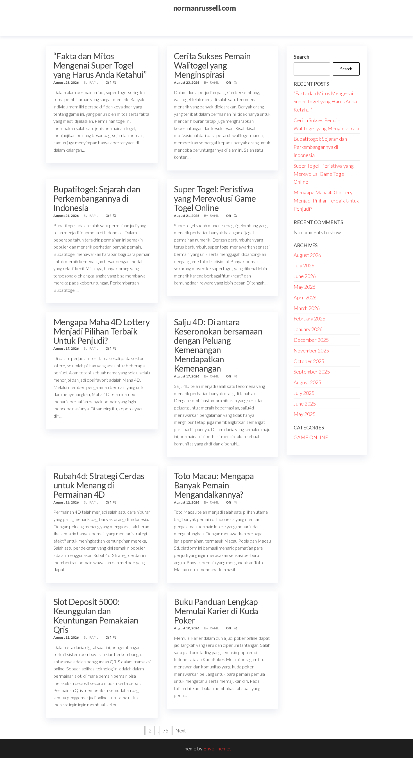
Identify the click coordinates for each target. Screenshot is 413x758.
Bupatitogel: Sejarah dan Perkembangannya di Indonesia (96, 198)
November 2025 (311, 350)
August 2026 (307, 255)
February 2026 (309, 318)
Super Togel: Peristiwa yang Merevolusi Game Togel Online (215, 198)
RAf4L (94, 82)
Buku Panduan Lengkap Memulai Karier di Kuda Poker (216, 611)
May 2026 (305, 287)
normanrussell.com (204, 7)
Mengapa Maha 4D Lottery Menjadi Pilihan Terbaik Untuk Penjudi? (101, 331)
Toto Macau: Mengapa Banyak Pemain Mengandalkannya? (214, 485)
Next (180, 730)
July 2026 (304, 265)
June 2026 (305, 276)
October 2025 (309, 361)
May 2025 (305, 414)
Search (301, 57)
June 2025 (305, 403)
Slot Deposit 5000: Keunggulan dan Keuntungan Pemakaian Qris (96, 615)
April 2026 (305, 297)
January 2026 (308, 329)
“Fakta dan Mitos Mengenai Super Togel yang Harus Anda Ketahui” (100, 65)
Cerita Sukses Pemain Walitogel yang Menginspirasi (212, 65)
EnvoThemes (217, 748)
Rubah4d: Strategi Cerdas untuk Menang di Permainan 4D (98, 485)
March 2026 (307, 308)
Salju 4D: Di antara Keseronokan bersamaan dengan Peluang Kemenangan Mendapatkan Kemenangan (218, 345)
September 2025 (312, 371)
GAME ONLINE (311, 437)
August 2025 (307, 382)
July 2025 (304, 393)
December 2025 (311, 340)
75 (165, 730)
